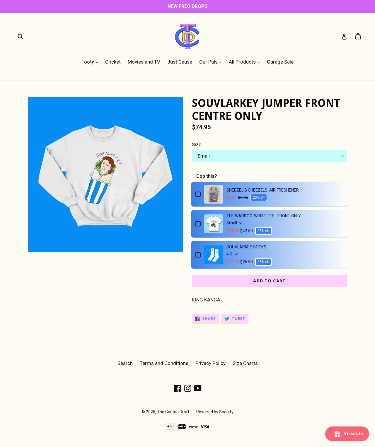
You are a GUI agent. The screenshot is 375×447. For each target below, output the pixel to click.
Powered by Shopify (214, 412)
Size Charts (245, 363)
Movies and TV (144, 62)
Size (196, 144)
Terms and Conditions (164, 363)
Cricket (113, 62)
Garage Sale (280, 62)
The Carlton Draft (173, 412)
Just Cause (179, 62)
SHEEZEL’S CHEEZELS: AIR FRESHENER (262, 190)
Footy (91, 62)
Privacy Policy (210, 363)
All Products (246, 62)
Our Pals (212, 62)
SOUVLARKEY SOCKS (246, 247)
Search (125, 363)
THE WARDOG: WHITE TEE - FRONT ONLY (263, 216)
